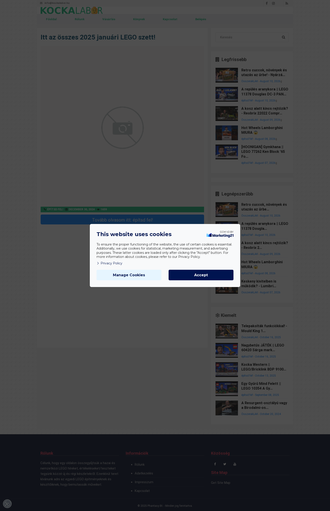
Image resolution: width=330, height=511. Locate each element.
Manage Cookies (129, 275)
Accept (201, 275)
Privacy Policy (111, 263)
